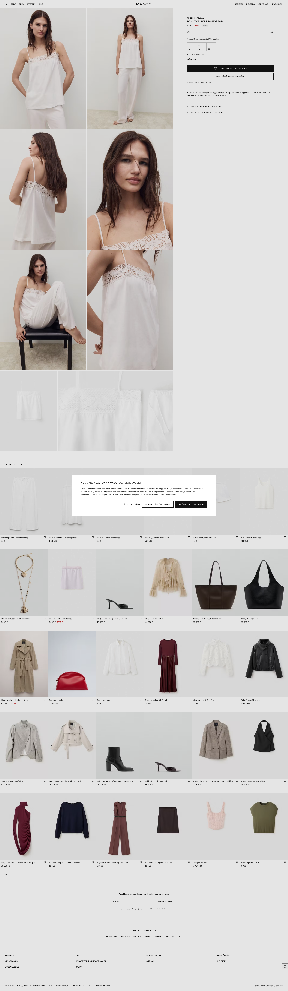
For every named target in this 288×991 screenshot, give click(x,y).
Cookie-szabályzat (167, 494)
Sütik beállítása (131, 504)
